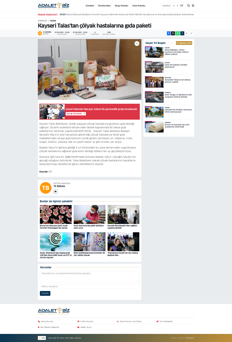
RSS (43, 338)
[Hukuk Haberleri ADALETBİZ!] (53, 5)
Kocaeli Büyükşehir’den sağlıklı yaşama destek (122, 226)
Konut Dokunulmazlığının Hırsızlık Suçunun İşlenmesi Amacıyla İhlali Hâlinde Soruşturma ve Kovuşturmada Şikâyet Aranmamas (126, 14)
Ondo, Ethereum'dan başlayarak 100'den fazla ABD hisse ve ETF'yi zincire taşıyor (56, 255)
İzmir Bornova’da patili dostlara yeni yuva (89, 226)
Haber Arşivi (86, 327)
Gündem (90, 5)
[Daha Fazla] (182, 33)
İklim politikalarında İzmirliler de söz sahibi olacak (89, 254)
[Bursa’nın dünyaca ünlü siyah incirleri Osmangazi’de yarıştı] (56, 214)
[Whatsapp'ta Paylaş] (177, 33)
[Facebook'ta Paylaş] (168, 33)
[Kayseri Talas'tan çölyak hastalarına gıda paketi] (89, 69)
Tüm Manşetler (166, 321)
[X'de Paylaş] (173, 33)
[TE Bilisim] (45, 187)
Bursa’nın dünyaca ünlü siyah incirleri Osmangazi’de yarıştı (54, 226)
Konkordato (104, 5)
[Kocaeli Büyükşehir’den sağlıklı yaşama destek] (123, 214)
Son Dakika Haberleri (49, 327)
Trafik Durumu (86, 321)
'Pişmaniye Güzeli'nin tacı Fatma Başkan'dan (123, 254)
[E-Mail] (56, 192)
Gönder (45, 293)
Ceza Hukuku (138, 5)
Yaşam (53, 21)
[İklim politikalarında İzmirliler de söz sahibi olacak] (89, 241)
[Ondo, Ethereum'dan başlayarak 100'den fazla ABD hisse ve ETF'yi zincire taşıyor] (56, 241)
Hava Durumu (47, 321)
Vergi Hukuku (121, 5)
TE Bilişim (189, 338)
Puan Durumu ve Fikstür (131, 321)
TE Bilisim (59, 186)
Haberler (42, 21)
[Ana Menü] (192, 5)
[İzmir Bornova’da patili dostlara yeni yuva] (89, 214)
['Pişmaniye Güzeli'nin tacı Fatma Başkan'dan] (123, 241)
